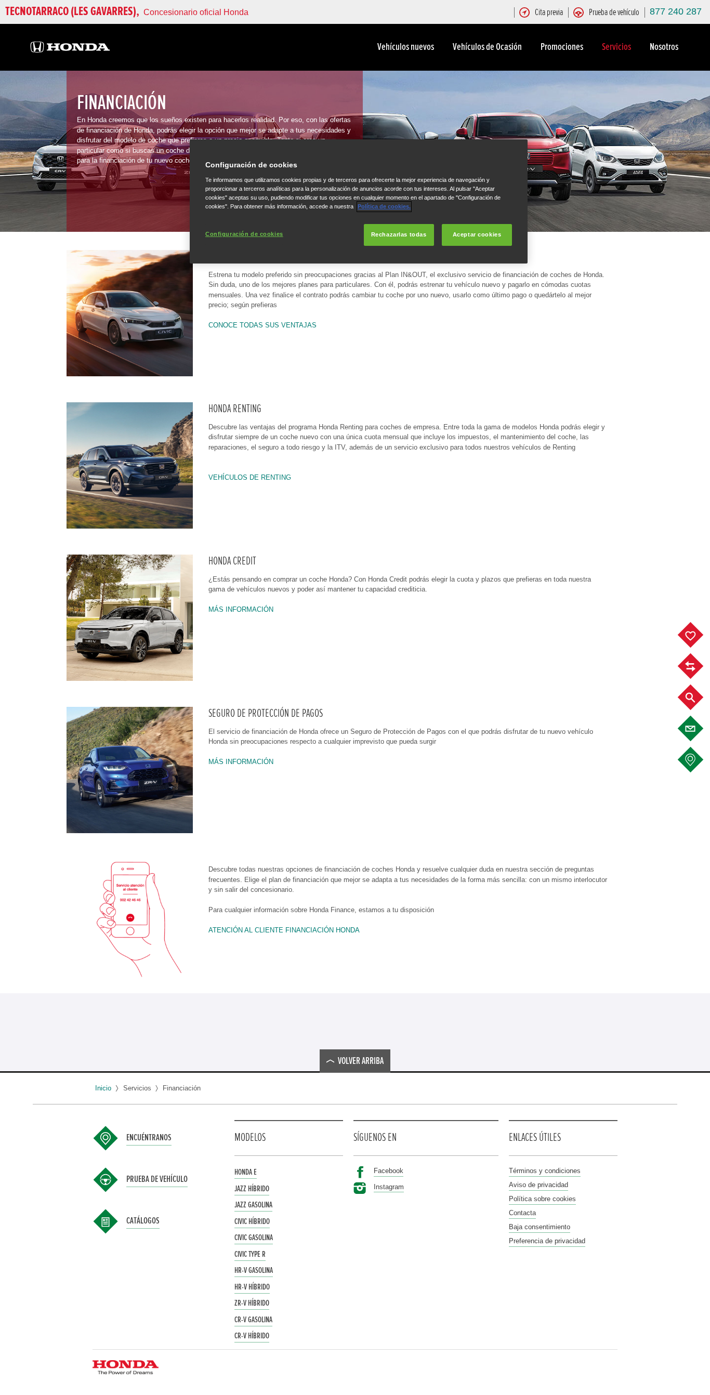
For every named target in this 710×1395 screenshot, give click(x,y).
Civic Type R (250, 1254)
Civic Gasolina (253, 1237)
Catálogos (143, 1221)
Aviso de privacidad (538, 1185)
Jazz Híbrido (251, 1189)
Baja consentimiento (539, 1227)
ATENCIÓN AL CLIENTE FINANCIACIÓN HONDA (284, 930)
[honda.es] (70, 49)
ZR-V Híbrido (251, 1303)
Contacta (522, 1213)
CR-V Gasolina (253, 1319)
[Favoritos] (698, 635)
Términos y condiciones (545, 1171)
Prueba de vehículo (157, 1179)
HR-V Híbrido (252, 1287)
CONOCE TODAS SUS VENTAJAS (262, 325)
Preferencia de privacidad (547, 1241)
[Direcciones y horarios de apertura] (698, 760)
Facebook (388, 1171)
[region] (359, 201)
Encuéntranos (149, 1137)
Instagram (389, 1187)
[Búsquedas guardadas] (698, 697)
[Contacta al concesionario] (698, 729)
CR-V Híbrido (251, 1336)
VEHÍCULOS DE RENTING (249, 477)
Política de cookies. (384, 206)
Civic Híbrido (252, 1221)
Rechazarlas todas (399, 234)
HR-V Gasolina (253, 1270)
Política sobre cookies (542, 1199)
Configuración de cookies (244, 234)
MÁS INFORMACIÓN (240, 609)
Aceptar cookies (477, 234)
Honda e (245, 1172)
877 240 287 (676, 11)
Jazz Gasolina (253, 1205)
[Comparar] (698, 666)
